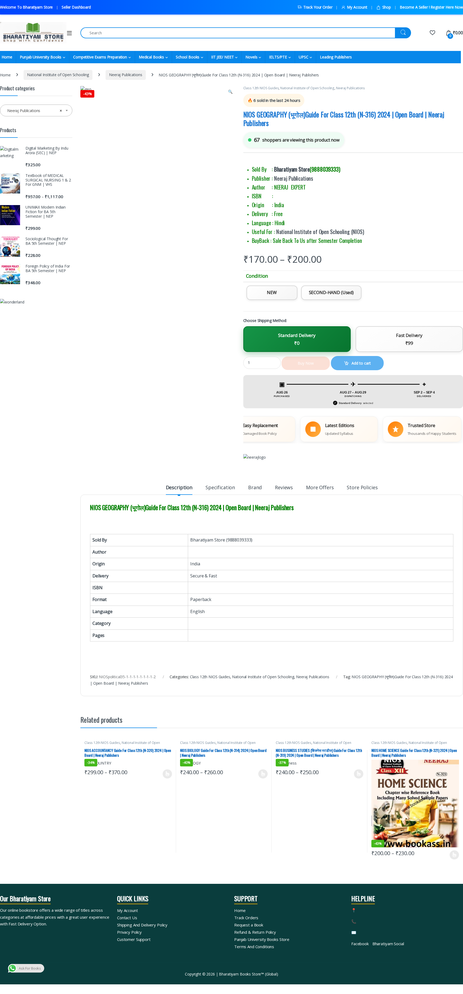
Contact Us (127, 917)
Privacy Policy (129, 932)
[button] (230, 91)
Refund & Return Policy (255, 932)
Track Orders (246, 917)
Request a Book (248, 925)
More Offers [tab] (320, 488)
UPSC (303, 57)
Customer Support (134, 939)
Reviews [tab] (284, 488)
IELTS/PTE (278, 57)
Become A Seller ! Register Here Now (431, 7)
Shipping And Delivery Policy (142, 925)
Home (5, 74)
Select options (165, 773)
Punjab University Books (40, 57)
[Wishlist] (432, 33)
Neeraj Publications (125, 74)
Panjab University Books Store (261, 939)
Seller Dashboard (76, 7)
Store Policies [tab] (362, 488)
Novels (251, 57)
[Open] (69, 33)
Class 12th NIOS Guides (261, 88)
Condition (257, 276)
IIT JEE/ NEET (222, 57)
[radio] (272, 292)
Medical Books (151, 57)
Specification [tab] (220, 488)
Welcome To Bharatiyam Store (26, 7)
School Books (187, 57)
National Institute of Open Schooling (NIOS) (320, 231)
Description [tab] (179, 488)
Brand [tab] (255, 488)
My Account (357, 7)
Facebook (360, 943)
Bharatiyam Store (292, 169)
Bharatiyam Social (388, 943)
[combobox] (36, 110)
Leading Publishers (336, 57)
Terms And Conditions (254, 946)
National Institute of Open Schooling (58, 74)
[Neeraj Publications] (254, 457)
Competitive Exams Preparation (100, 57)
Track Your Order (318, 7)
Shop (386, 7)
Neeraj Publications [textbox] (34, 110)
